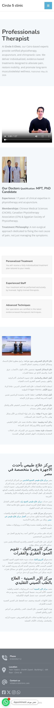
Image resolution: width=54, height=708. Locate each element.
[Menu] (48, 5)
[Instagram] (14, 692)
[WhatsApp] (18, 692)
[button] (6, 702)
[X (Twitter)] (9, 692)
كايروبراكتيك (38, 559)
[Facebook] (4, 692)
